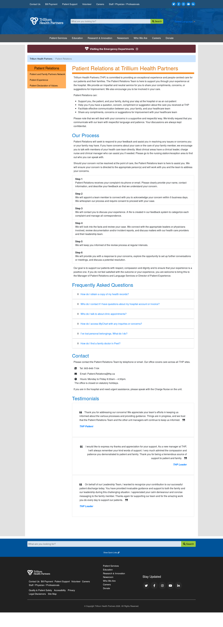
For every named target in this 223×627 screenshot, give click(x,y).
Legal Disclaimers (37, 593)
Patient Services (58, 38)
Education (77, 38)
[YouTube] (188, 4)
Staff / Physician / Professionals (124, 4)
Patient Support (69, 4)
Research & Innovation (100, 38)
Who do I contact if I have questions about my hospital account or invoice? (120, 304)
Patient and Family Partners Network (47, 74)
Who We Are (140, 38)
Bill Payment (51, 4)
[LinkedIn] (193, 4)
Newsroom (123, 38)
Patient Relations (50, 67)
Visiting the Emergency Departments (112, 48)
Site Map (52, 593)
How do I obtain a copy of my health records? (104, 294)
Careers (100, 4)
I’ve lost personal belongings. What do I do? (103, 333)
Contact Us (35, 4)
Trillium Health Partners (41, 58)
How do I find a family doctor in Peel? (100, 343)
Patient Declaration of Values (44, 85)
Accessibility (60, 590)
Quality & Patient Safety (40, 590)
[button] (111, 552)
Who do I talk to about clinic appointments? (103, 314)
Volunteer (86, 4)
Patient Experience (39, 79)
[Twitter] (174, 4)
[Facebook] (179, 4)
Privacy (71, 590)
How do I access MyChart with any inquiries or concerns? (111, 323)
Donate (170, 38)
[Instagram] (183, 4)
